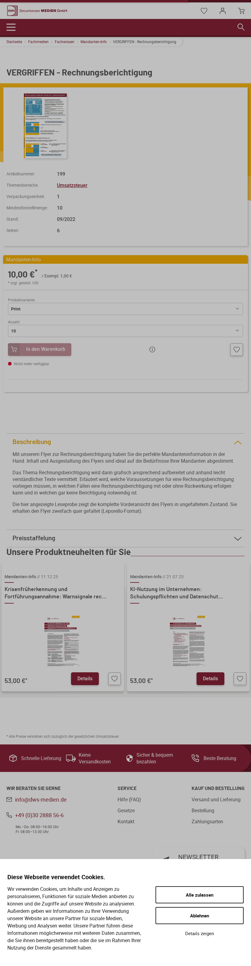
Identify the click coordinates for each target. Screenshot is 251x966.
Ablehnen (199, 916)
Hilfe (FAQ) (129, 799)
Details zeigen (199, 933)
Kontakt (126, 821)
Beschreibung (32, 442)
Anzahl (14, 321)
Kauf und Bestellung (218, 788)
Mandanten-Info (94, 41)
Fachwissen (64, 41)
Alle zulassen (199, 895)
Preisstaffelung (34, 538)
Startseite (14, 41)
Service (127, 788)
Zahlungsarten (207, 821)
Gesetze (126, 810)
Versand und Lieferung (216, 799)
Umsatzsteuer (72, 185)
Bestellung (203, 810)
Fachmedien (38, 41)
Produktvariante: (22, 299)
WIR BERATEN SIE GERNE (33, 788)
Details (84, 678)
